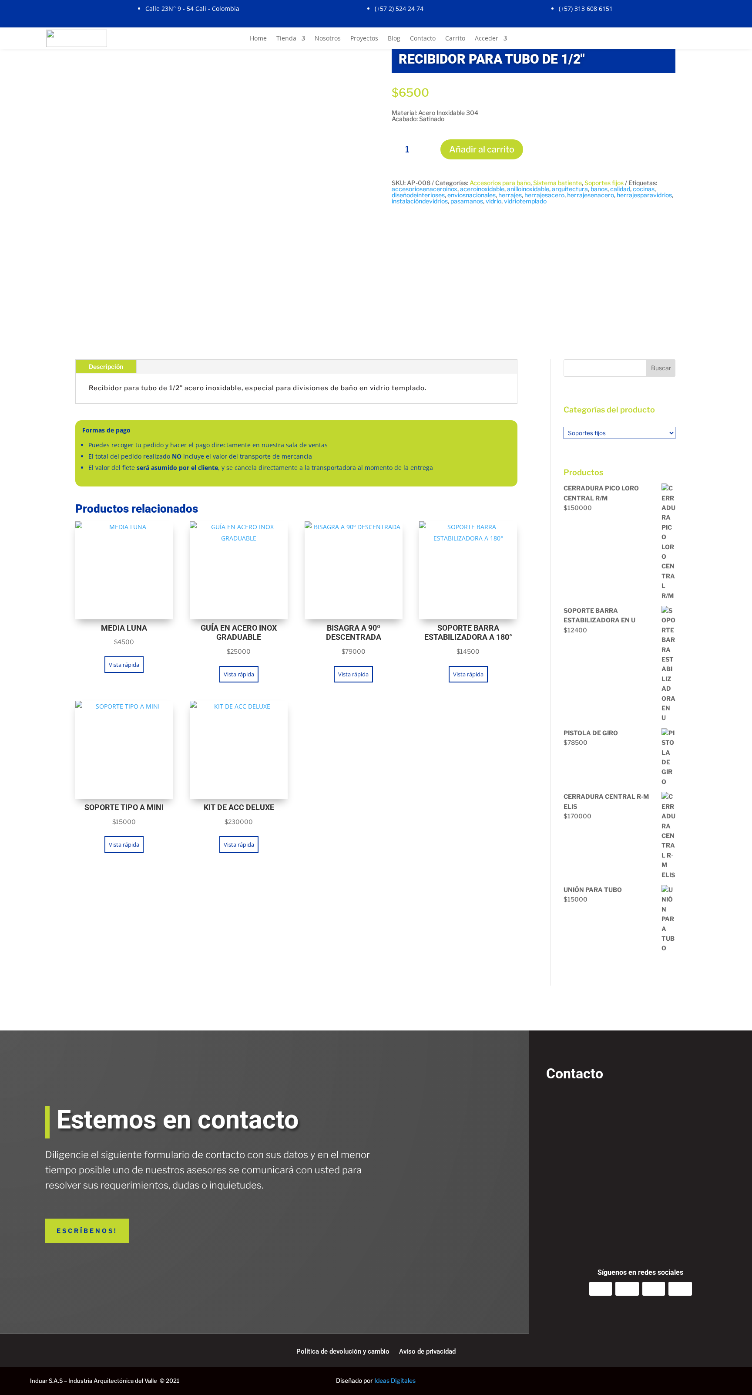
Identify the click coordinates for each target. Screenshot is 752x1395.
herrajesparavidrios (644, 195)
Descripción (106, 366)
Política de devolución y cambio (342, 1351)
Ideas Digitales (395, 1380)
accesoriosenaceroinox (424, 189)
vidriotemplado (525, 201)
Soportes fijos (604, 182)
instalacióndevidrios (420, 201)
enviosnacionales (471, 195)
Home (258, 38)
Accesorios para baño (500, 182)
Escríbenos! (87, 1230)
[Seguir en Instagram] (600, 1289)
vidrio (493, 201)
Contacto (423, 38)
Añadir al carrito (481, 149)
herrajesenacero (590, 195)
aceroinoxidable (482, 189)
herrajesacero (544, 195)
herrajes (510, 195)
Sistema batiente (557, 182)
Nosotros (328, 38)
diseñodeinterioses (418, 195)
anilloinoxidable (528, 189)
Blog (394, 38)
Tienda (286, 38)
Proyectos (364, 38)
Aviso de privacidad (427, 1351)
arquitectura (570, 189)
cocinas (644, 189)
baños (599, 189)
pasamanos (466, 201)
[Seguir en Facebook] (627, 1289)
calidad (620, 189)
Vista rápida (124, 665)
